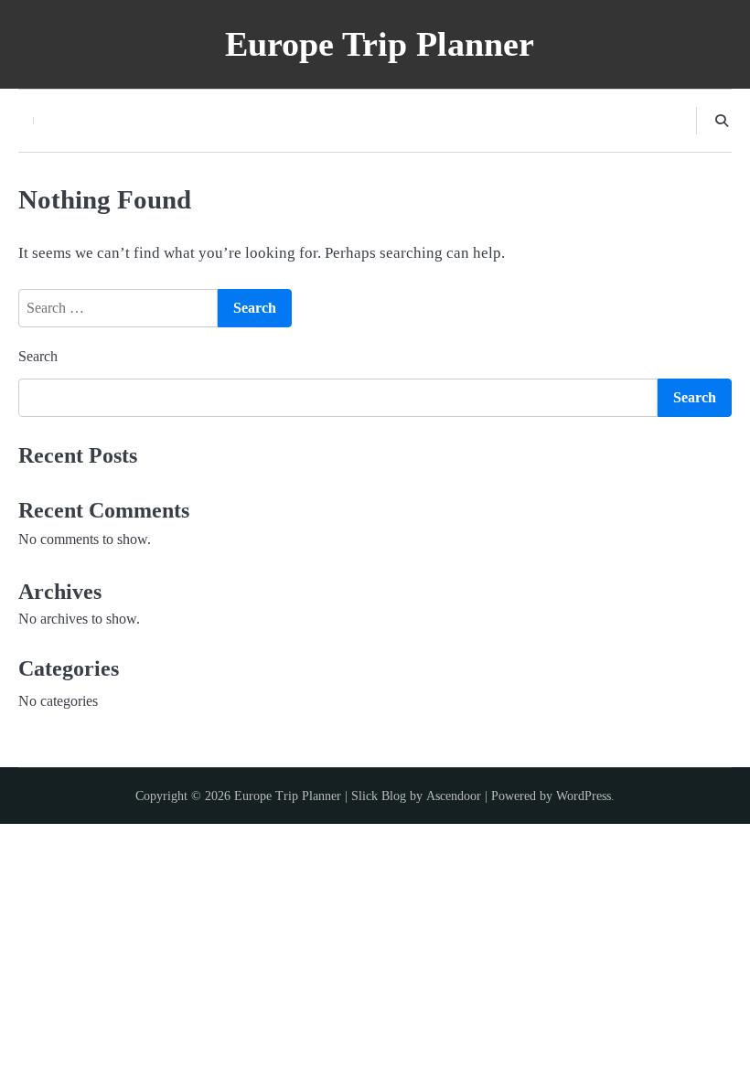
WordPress (583, 796)
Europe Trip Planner (379, 44)
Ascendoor (453, 796)
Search (38, 356)
